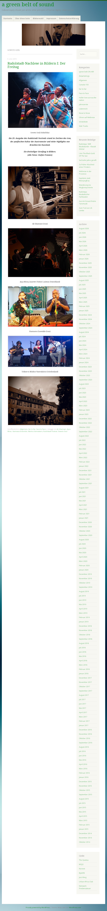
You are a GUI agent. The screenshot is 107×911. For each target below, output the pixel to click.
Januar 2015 (83, 829)
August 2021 (84, 488)
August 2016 (84, 747)
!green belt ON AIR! (86, 72)
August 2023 (84, 384)
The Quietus (83, 860)
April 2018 (83, 660)
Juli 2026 (82, 233)
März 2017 (83, 717)
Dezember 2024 (85, 315)
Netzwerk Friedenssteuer (85, 887)
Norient (82, 869)
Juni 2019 (82, 600)
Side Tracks (83, 126)
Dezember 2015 (85, 781)
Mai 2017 (82, 708)
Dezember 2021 (85, 470)
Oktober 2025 (84, 272)
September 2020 (85, 535)
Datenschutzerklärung (69, 18)
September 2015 (85, 794)
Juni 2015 (82, 807)
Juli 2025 (82, 285)
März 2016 (83, 768)
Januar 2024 (83, 362)
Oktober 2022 (84, 427)
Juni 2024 (82, 341)
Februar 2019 (84, 617)
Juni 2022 (82, 444)
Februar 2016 (84, 773)
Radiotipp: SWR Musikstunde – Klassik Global (87, 146)
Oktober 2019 (84, 583)
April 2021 (83, 505)
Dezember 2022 (85, 418)
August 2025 (84, 280)
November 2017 (85, 682)
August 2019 (84, 591)
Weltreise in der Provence (85, 172)
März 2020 (83, 561)
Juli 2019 (82, 596)
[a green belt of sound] (53, 35)
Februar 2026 (84, 254)
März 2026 (83, 250)
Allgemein (24, 429)
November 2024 (85, 319)
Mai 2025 (82, 293)
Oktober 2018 (84, 634)
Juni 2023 (82, 393)
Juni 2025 (82, 289)
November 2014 (85, 838)
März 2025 (83, 302)
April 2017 (83, 712)
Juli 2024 (82, 336)
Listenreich (83, 109)
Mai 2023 (82, 397)
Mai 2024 (82, 345)
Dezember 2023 (85, 367)
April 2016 (83, 764)
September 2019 (85, 587)
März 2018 (83, 665)
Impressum (51, 18)
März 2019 (83, 613)
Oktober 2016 (84, 738)
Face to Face (41, 429)
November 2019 (85, 578)
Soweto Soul (62, 431)
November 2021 (85, 475)
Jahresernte (83, 104)
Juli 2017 (82, 699)
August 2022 (84, 436)
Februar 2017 (84, 721)
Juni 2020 (82, 548)
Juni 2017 (82, 704)
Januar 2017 (83, 725)
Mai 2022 (82, 449)
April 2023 (83, 401)
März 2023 (83, 405)
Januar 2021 (83, 518)
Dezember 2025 (85, 263)
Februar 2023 (84, 410)
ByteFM (82, 873)
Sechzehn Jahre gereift (87, 160)
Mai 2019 (82, 604)
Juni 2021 (82, 496)
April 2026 (83, 246)
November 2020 (85, 526)
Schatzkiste (83, 122)
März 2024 (83, 354)
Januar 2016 (83, 777)
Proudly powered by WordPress (38, 907)
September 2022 (85, 431)
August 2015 (84, 799)
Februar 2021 (84, 514)
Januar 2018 (83, 673)
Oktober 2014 (84, 842)
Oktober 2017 (84, 686)
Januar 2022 (83, 466)
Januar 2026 (83, 259)
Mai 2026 (82, 241)
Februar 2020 (84, 565)
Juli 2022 (82, 440)
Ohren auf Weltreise (87, 117)
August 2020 (84, 539)
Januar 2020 (83, 570)
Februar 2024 (84, 358)
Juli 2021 (82, 492)
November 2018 (85, 630)
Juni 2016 (82, 755)
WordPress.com (75, 907)
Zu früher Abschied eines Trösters (86, 165)
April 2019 (83, 609)
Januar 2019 (83, 622)
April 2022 (83, 453)
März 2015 (83, 820)
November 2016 (85, 734)
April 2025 (83, 297)
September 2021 (85, 483)
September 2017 (85, 691)
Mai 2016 (82, 760)
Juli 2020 (82, 544)
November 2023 (85, 371)
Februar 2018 (84, 669)
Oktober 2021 (84, 479)
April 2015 (83, 816)
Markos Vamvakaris (35, 431)
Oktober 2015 (84, 790)
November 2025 (85, 267)
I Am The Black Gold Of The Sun (87, 154)
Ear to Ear (32, 429)
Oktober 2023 (84, 375)
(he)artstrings (84, 76)
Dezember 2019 (85, 574)
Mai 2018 (82, 656)
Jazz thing (82, 877)
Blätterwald (38, 18)
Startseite (7, 18)
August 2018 (84, 643)
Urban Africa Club (86, 881)
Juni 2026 (82, 237)
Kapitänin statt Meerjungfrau (84, 179)
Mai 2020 (82, 552)
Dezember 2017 (85, 678)
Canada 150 (83, 84)
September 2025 (85, 276)
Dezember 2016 (85, 730)
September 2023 (85, 380)
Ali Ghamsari (61, 429)
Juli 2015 (82, 803)
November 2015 (85, 786)
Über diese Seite (22, 18)
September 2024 (85, 328)
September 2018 (85, 639)
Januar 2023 (83, 414)
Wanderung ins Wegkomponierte (86, 186)
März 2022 (83, 457)
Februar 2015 (84, 825)
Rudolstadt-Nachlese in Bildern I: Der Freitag (37, 65)
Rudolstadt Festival (50, 431)
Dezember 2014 (85, 833)
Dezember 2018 (85, 626)
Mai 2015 (82, 812)
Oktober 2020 (84, 531)
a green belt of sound (28, 5)
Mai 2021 (82, 501)
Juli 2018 (82, 647)
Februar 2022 (84, 462)
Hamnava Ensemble (20, 431)
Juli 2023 (82, 388)
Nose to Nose (84, 113)
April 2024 (83, 349)
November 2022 (85, 423)
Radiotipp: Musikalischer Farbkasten (84, 194)
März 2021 (83, 509)
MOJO (81, 864)
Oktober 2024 (84, 323)
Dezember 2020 (85, 522)
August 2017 (84, 695)
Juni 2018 (82, 652)
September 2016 (85, 743)
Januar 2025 (83, 310)
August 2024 (84, 332)
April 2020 (83, 557)
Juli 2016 (82, 751)
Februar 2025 (84, 306)
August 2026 (84, 228)
